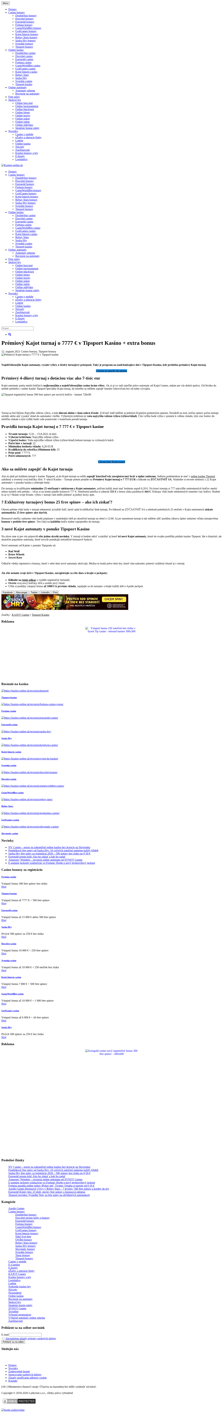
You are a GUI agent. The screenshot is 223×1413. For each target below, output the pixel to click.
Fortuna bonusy (24, 24)
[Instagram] (28, 1359)
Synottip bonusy (24, 43)
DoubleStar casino (25, 53)
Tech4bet (13, 1311)
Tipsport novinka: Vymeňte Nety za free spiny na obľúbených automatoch (49, 1195)
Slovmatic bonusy (25, 1249)
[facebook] (20, 1359)
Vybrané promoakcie (19, 1314)
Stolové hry (14, 99)
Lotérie (19, 140)
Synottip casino (23, 81)
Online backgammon (26, 106)
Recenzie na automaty (27, 93)
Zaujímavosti (22, 149)
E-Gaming (14, 1264)
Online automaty (17, 87)
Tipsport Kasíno (40, 614)
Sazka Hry (21, 78)
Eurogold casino (24, 59)
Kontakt (12, 1380)
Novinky (13, 131)
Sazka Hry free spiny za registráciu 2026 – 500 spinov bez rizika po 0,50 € (49, 853)
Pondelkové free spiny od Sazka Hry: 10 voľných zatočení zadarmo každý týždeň (53, 850)
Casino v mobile (24, 134)
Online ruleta (22, 121)
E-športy (20, 156)
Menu (5, 3)
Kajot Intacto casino (26, 71)
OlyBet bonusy (23, 1239)
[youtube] (12, 1359)
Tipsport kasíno (23, 84)
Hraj (3, 886)
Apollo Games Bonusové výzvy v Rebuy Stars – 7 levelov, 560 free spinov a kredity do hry (58, 1188)
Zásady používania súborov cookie (27, 1377)
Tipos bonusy (22, 1255)
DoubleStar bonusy (26, 15)
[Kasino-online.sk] (12, 165)
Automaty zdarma (25, 90)
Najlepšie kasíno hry (19, 1286)
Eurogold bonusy (24, 21)
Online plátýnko (24, 124)
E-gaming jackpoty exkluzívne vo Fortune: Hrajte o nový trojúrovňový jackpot (51, 862)
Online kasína (16, 49)
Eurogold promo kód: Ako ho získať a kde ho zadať (37, 856)
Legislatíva (21, 159)
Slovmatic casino (9, 833)
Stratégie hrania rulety (27, 128)
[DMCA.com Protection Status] (18, 1403)
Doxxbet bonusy (24, 18)
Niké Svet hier (23, 1236)
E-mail (5, 1334)
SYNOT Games (17, 1308)
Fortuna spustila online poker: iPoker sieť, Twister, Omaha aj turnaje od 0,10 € (51, 1185)
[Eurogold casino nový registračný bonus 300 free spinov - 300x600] (111, 1053)
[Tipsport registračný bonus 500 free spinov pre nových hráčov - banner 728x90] (64, 394)
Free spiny (14, 96)
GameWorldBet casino (27, 65)
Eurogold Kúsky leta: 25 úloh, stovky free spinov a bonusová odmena (46, 1191)
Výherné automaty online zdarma (26, 1317)
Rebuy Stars (22, 74)
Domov (12, 1365)
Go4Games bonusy (26, 31)
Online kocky (22, 115)
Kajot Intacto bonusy (26, 34)
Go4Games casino (25, 68)
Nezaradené (14, 1292)
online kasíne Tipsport (203, 476)
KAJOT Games (20, 614)
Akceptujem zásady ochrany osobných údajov (30, 1338)
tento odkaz (29, 579)
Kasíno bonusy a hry (26, 153)
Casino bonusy (16, 12)
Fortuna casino (23, 62)
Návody (19, 146)
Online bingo (22, 112)
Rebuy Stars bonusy (26, 37)
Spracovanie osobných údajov (24, 1374)
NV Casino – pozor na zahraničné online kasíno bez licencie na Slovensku (49, 847)
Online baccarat (24, 103)
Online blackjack (24, 109)
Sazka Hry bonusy (25, 40)
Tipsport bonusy (24, 46)
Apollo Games (16, 1208)
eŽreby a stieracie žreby (28, 137)
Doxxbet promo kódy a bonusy (32, 1217)
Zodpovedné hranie (19, 1371)
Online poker (22, 118)
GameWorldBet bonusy (28, 28)
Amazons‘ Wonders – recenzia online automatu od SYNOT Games (45, 859)
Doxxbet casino (24, 56)
